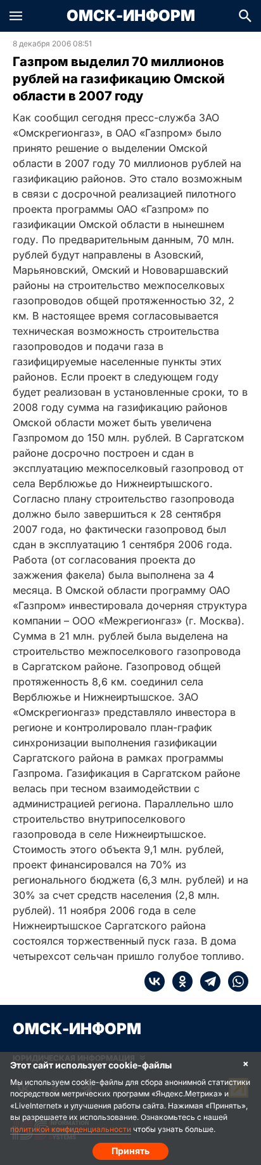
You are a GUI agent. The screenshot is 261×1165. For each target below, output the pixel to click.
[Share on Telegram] (206, 981)
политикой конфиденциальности (70, 1129)
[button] (16, 16)
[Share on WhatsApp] (234, 981)
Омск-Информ (131, 16)
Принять (130, 1150)
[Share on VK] (154, 981)
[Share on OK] (179, 981)
